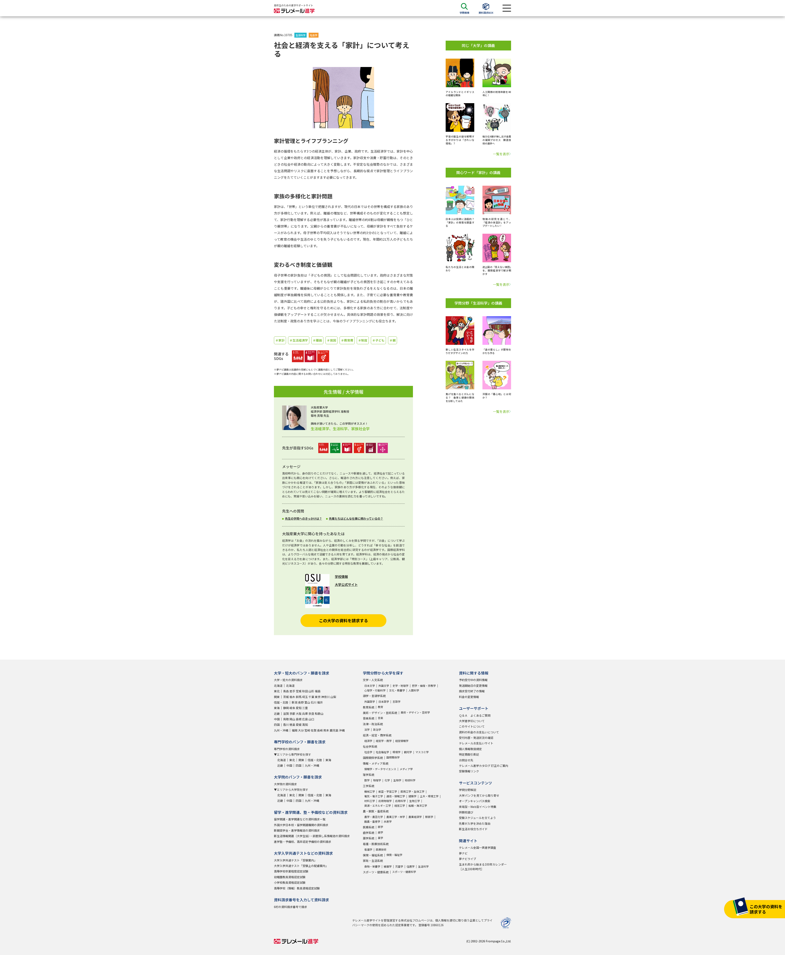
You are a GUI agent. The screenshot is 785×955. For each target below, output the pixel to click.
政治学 (377, 730)
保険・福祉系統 (373, 855)
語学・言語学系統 (374, 696)
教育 (380, 707)
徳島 (292, 725)
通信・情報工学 (395, 796)
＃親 (392, 340)
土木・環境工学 (429, 796)
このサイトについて (472, 726)
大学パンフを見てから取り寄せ (479, 795)
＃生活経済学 (298, 340)
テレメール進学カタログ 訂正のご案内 (483, 766)
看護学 (368, 849)
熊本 (326, 730)
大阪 (299, 714)
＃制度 (362, 340)
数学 (367, 780)
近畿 (277, 714)
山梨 (333, 697)
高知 (305, 725)
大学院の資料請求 (285, 784)
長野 (301, 702)
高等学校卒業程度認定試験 (291, 871)
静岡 (286, 708)
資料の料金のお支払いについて (479, 732)
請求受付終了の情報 (472, 691)
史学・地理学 (400, 686)
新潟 (294, 702)
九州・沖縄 (281, 730)
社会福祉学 (382, 752)
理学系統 (368, 775)
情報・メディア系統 (375, 763)
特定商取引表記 (469, 754)
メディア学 (406, 769)
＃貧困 (331, 340)
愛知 (299, 708)
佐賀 (313, 730)
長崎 (320, 730)
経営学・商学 (384, 741)
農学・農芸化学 (373, 817)
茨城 (286, 697)
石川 (313, 702)
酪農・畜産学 (372, 821)
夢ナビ (463, 853)
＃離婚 (317, 340)
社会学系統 (370, 746)
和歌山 (319, 714)
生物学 (397, 780)
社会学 (313, 35)
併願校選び (466, 812)
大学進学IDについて (472, 721)
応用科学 (400, 801)
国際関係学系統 (373, 758)
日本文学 (369, 686)
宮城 (299, 691)
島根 (299, 719)
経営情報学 (401, 741)
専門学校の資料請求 (287, 749)
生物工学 (414, 801)
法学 (367, 730)
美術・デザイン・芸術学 (415, 712)
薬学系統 (368, 838)
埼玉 (305, 697)
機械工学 (369, 791)
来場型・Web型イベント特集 (477, 807)
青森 (286, 691)
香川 (286, 725)
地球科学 (410, 780)
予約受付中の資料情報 (473, 680)
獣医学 (429, 817)
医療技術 (381, 849)
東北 (277, 691)
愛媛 (299, 725)
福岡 (294, 730)
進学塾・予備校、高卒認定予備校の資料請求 (302, 842)
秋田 (305, 691)
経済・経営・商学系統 (377, 735)
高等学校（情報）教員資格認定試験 (297, 888)
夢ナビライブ (467, 859)
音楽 (380, 718)
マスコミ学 (422, 752)
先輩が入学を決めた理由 (474, 823)
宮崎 (307, 730)
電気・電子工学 (373, 796)
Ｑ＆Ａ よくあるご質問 (474, 715)
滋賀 (286, 714)
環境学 (396, 752)
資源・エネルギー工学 (377, 806)
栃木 (292, 697)
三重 (305, 708)
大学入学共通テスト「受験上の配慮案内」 (301, 866)
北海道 (278, 686)
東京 (318, 697)
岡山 (292, 719)
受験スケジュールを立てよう (477, 818)
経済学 (368, 741)
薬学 (380, 838)
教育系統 (368, 707)
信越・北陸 (281, 702)
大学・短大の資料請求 (288, 680)
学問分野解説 (467, 790)
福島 (318, 691)
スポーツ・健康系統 (376, 872)
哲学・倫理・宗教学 (424, 686)
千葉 (311, 697)
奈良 (311, 714)
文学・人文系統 (373, 680)
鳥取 (286, 719)
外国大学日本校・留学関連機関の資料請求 (301, 825)
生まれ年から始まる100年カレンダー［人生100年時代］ (483, 866)
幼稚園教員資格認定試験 (289, 877)
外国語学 (369, 702)
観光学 (408, 752)
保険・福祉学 (394, 855)
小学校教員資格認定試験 (289, 882)
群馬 (299, 697)
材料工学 (369, 801)
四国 (277, 725)
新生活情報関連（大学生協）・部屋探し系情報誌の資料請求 (312, 836)
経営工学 (399, 806)
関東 (277, 697)
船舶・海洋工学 (417, 806)
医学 (380, 827)
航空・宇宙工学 (387, 791)
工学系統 (368, 786)
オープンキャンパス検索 (474, 801)
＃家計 (280, 340)
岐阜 (292, 708)
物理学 (377, 780)
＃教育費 (347, 340)
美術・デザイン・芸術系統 (380, 713)
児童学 (399, 866)
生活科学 (300, 35)
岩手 (292, 691)
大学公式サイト (346, 584)
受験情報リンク (469, 771)
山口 (311, 719)
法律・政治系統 (373, 724)
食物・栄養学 (372, 866)
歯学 (380, 832)
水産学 (388, 821)
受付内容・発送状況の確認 (476, 738)
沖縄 (342, 730)
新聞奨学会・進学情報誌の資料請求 (297, 830)
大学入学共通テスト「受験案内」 (295, 860)
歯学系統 (368, 833)
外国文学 (383, 686)
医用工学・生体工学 (412, 791)
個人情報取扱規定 (470, 749)
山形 (311, 691)
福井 (320, 702)
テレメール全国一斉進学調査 (477, 848)
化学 (387, 780)
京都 (292, 714)
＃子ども (378, 340)
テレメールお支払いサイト (476, 743)
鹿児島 (334, 730)
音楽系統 (368, 718)
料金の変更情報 (469, 697)
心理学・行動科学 (375, 690)
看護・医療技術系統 (376, 844)
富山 (307, 702)
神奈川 (325, 697)
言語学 (396, 702)
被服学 (388, 866)
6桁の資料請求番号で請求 (290, 907)
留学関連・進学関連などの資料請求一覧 (299, 819)
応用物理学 (385, 801)
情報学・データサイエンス (380, 769)
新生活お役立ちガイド (473, 829)
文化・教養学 (397, 690)
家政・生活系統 (373, 861)
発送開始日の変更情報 (473, 686)
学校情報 (341, 576)
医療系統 (368, 827)
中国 (277, 719)
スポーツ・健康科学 (404, 872)
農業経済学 (415, 817)
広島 (305, 719)
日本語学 (383, 702)
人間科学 (413, 690)
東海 (277, 708)
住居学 (411, 866)
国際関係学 (393, 757)
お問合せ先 (466, 760)
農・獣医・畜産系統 (376, 811)
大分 (301, 730)
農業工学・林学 (395, 817)
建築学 (412, 796)
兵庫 (305, 714)
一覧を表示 (501, 153)
